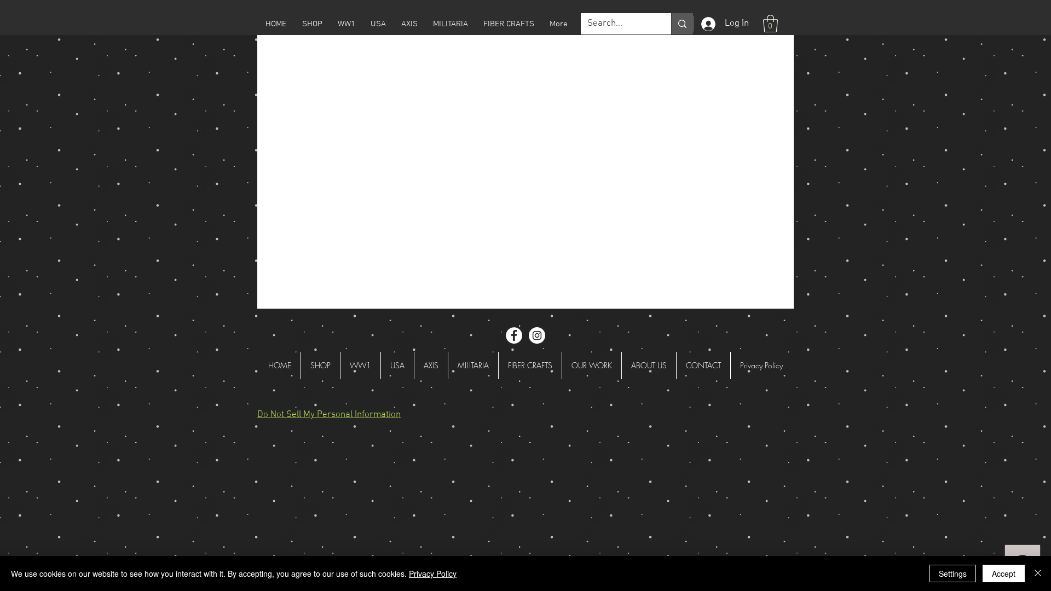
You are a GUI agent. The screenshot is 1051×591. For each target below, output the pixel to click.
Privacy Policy (433, 573)
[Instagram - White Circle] (537, 335)
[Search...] (682, 23)
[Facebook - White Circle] (514, 335)
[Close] (1037, 573)
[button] (312, 24)
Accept (1003, 573)
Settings (953, 573)
